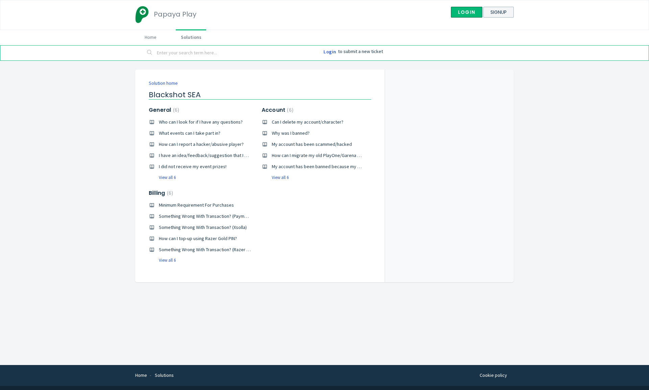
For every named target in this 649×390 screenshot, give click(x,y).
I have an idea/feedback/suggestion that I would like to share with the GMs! (235, 155)
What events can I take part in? (189, 133)
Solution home (163, 83)
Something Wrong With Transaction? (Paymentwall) (209, 216)
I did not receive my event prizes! (192, 166)
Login (466, 12)
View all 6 (167, 177)
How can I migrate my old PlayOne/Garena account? (324, 155)
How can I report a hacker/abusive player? (201, 144)
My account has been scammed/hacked (312, 144)
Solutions (191, 37)
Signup (498, 12)
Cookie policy (493, 375)
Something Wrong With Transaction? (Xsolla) (203, 227)
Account (277, 110)
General (163, 110)
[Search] (149, 53)
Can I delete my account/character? (307, 122)
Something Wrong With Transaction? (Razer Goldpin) (211, 249)
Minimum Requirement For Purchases (196, 205)
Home (151, 37)
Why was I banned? (291, 133)
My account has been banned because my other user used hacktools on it (346, 166)
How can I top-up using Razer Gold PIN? (198, 238)
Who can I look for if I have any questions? (201, 122)
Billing (160, 193)
